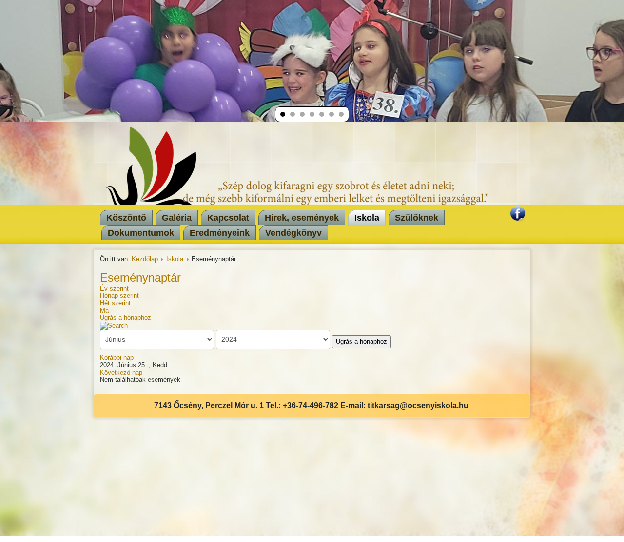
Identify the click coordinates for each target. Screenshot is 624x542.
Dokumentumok (141, 233)
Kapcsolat (228, 218)
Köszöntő (126, 218)
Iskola (366, 218)
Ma (104, 310)
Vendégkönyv (293, 233)
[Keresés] (114, 325)
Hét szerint (115, 303)
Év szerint (114, 288)
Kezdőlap (145, 259)
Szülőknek (416, 218)
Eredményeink (220, 233)
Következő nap (121, 372)
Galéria (177, 218)
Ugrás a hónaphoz (125, 317)
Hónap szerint (119, 295)
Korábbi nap (117, 357)
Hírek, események (302, 218)
